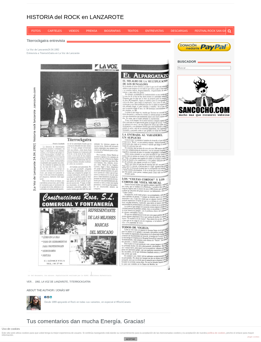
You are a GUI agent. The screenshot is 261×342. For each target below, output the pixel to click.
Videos (74, 30)
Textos (133, 30)
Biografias (112, 30)
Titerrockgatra (80, 281)
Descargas (179, 30)
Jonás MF (63, 290)
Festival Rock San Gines (213, 30)
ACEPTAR (130, 339)
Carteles (55, 30)
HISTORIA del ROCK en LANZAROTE (75, 17)
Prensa (91, 30)
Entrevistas (154, 30)
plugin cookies (253, 337)
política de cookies (216, 333)
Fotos (36, 30)
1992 (37, 281)
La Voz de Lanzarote (54, 281)
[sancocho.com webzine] (204, 96)
